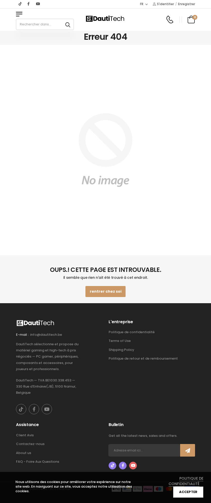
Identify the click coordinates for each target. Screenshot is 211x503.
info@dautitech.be (46, 334)
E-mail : (22, 334)
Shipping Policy (121, 349)
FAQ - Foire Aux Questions (37, 461)
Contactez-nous (30, 443)
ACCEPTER (188, 491)
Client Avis (25, 435)
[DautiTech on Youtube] (38, 4)
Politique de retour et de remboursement (143, 358)
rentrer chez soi (105, 291)
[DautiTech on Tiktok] (20, 4)
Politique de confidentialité (132, 332)
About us (23, 452)
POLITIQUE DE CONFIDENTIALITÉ (186, 481)
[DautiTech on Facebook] (29, 4)
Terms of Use (120, 340)
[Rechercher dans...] (68, 24)
